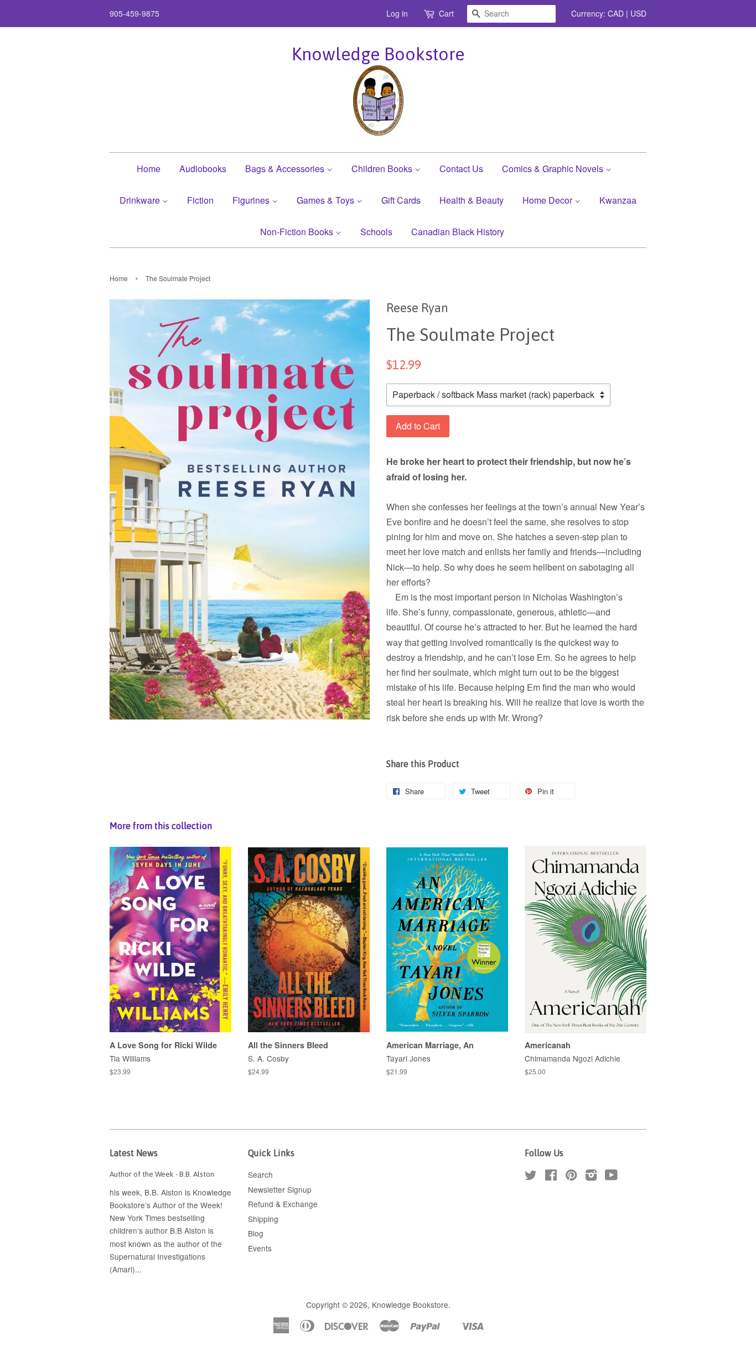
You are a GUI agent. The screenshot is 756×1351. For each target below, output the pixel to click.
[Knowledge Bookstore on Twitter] (531, 1176)
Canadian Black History (457, 231)
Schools (376, 231)
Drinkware (141, 200)
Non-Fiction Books (297, 231)
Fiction (200, 200)
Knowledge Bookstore (378, 54)
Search (260, 1174)
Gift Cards (401, 200)
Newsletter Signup (280, 1189)
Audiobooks (202, 168)
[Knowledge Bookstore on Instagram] (591, 1176)
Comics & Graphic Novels (553, 168)
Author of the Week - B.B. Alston (162, 1173)
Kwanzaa (617, 200)
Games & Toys (326, 200)
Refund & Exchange (283, 1203)
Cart (446, 13)
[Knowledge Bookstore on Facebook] (551, 1176)
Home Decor (548, 200)
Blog (255, 1233)
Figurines (252, 200)
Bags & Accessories (286, 168)
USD (638, 13)
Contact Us (461, 168)
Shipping (263, 1218)
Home (148, 168)
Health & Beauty (471, 200)
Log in (397, 13)
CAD (616, 13)
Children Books (383, 168)
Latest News (134, 1153)
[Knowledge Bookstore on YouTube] (611, 1176)
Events (260, 1248)
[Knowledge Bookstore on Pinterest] (571, 1176)
